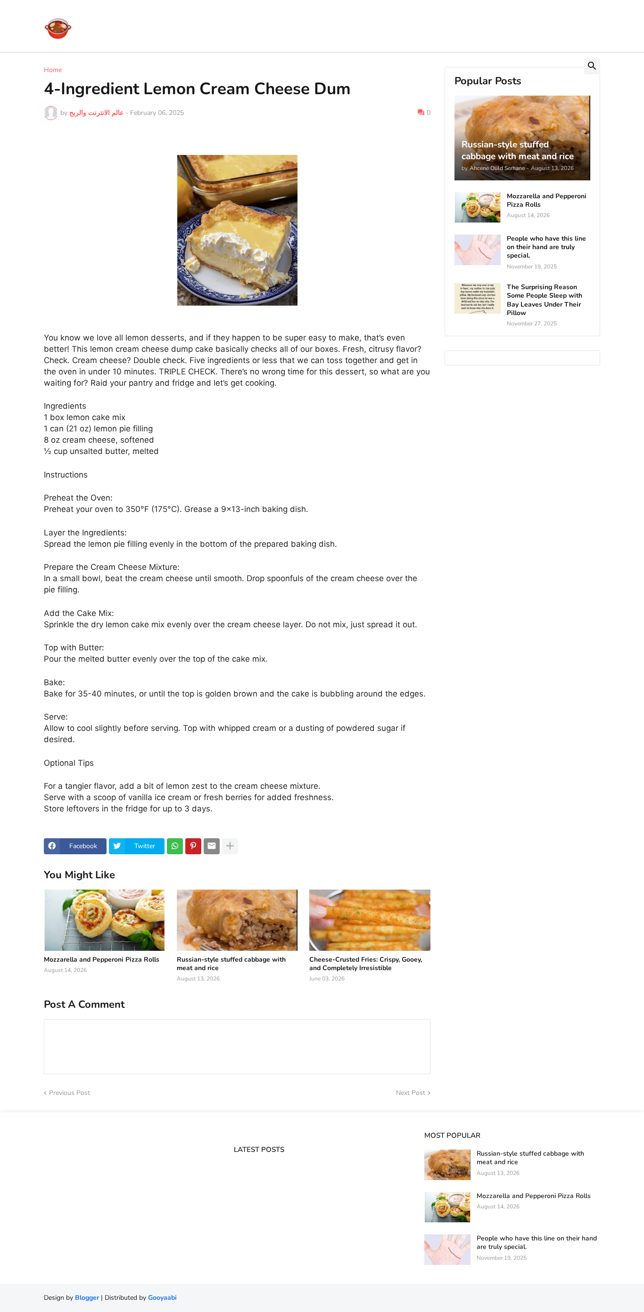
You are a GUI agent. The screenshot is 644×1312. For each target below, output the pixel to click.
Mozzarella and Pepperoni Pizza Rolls (101, 960)
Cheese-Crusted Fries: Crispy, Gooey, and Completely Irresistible (365, 964)
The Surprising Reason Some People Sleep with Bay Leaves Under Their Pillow (544, 300)
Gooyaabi (162, 1297)
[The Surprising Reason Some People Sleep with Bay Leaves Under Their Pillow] (477, 298)
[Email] (212, 846)
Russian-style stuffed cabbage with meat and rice (231, 964)
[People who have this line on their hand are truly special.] (477, 250)
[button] (592, 66)
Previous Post (69, 1092)
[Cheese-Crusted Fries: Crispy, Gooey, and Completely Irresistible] (369, 920)
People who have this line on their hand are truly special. (546, 247)
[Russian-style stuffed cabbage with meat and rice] (237, 920)
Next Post (410, 1092)
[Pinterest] (193, 846)
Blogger (87, 1297)
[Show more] (230, 846)
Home (53, 70)
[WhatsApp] (175, 846)
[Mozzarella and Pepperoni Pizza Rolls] (104, 920)
